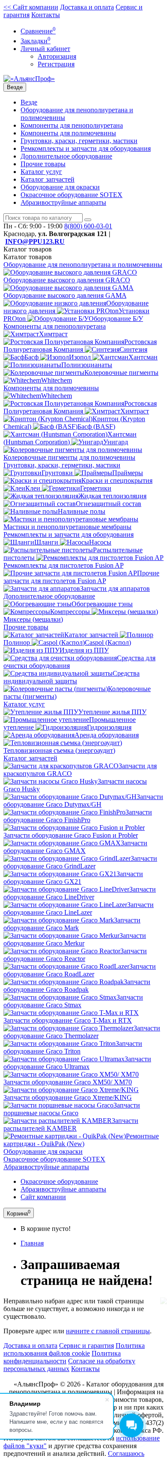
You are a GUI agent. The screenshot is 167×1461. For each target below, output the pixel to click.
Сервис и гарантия (86, 1345)
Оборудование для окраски (60, 187)
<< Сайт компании (30, 7)
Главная (32, 1243)
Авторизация (57, 56)
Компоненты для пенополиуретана (72, 125)
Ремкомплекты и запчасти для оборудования (86, 148)
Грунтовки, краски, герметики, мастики (79, 140)
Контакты (45, 14)
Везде (29, 102)
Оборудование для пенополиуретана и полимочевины (82, 264)
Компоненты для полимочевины (68, 133)
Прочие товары (43, 164)
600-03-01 (88, 226)
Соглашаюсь (126, 1453)
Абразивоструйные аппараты (63, 202)
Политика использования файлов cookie (74, 1349)
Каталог (27, 256)
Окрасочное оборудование (59, 1181)
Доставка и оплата (87, 7)
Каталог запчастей (48, 179)
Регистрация (56, 64)
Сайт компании (43, 1197)
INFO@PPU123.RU (35, 241)
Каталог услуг (41, 171)
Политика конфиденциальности (62, 1357)
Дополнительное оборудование (66, 156)
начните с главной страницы (108, 1331)
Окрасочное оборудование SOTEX (71, 194)
